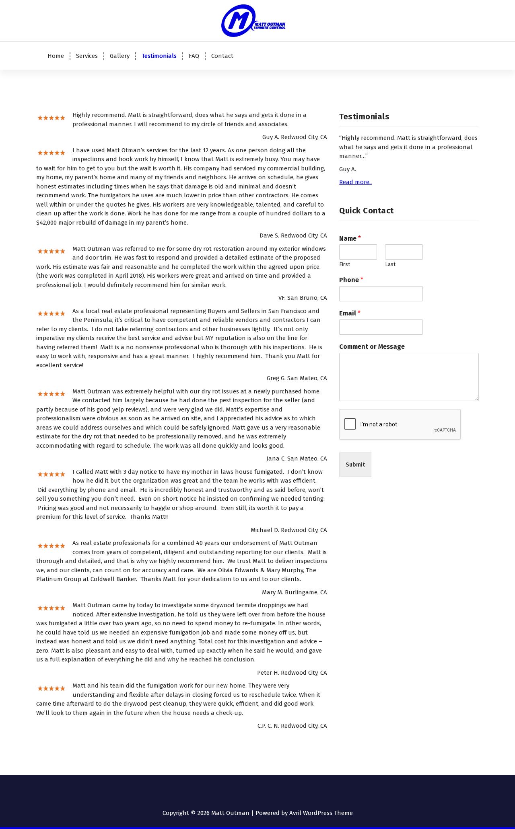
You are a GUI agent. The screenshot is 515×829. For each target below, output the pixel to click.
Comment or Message (372, 346)
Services (87, 55)
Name (350, 238)
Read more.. (355, 182)
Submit (355, 464)
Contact (222, 55)
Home (55, 55)
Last (390, 264)
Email (349, 313)
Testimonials (159, 55)
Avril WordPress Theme (321, 813)
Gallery (120, 55)
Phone (351, 280)
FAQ (194, 55)
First (344, 264)
